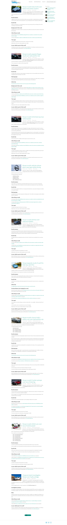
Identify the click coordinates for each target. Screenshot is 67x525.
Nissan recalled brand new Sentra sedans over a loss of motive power (25, 503)
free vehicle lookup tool (27, 48)
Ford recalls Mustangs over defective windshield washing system (51, 18)
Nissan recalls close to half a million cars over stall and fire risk (32, 318)
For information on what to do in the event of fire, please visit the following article (23, 83)
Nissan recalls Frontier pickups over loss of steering (32, 381)
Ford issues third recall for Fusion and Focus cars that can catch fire (51, 12)
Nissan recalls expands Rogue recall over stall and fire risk (31, 55)
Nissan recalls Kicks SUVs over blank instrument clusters (32, 7)
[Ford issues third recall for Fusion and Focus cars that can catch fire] (46, 11)
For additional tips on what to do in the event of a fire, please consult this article (23, 286)
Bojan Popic (29, 10)
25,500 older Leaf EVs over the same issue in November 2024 (32, 290)
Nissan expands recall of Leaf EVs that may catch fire (32, 264)
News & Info (30, 1)
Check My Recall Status (37, 1)
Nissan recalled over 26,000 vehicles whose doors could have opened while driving (29, 37)
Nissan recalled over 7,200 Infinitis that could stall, (25, 360)
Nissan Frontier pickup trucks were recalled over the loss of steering (30, 359)
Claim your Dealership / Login (51, 1)
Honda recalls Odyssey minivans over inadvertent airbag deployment (51, 8)
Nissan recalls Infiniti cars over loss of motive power (32, 425)
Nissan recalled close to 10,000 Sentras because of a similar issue (25, 455)
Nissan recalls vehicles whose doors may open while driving (31, 166)
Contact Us (43, 1)
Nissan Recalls (34, 10)
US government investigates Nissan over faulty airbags (31, 476)
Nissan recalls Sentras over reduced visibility (31, 220)
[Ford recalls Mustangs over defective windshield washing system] (46, 17)
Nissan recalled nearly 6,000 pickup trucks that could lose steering (25, 298)
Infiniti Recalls (34, 427)
